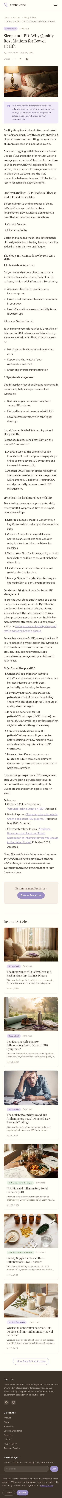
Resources (9, 1426)
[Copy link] (14, 59)
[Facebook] (6, 1402)
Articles (16, 17)
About (6, 1422)
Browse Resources (31, 895)
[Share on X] (20, 59)
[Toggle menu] (55, 5)
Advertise (8, 1435)
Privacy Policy (10, 1443)
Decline (8, 1492)
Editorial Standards (13, 1430)
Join (54, 1468)
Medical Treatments (17, 1322)
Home (6, 17)
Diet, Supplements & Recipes (20, 1183)
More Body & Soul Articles (31, 1361)
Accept (22, 1492)
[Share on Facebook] (27, 59)
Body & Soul (30, 17)
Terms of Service (12, 1448)
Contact (7, 1439)
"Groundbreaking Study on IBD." (26, 809)
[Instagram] (13, 1402)
